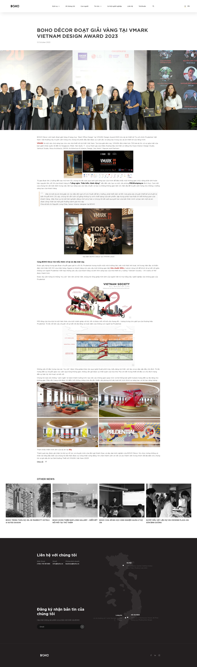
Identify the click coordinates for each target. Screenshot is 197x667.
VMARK (40, 143)
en (189, 6)
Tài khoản (142, 6)
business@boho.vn (72, 564)
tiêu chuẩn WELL (117, 268)
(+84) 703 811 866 (43, 564)
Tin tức (96, 6)
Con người (84, 6)
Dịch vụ (55, 6)
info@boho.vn (58, 564)
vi (185, 6)
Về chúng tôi (70, 6)
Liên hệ (130, 6)
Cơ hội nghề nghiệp (114, 6)
